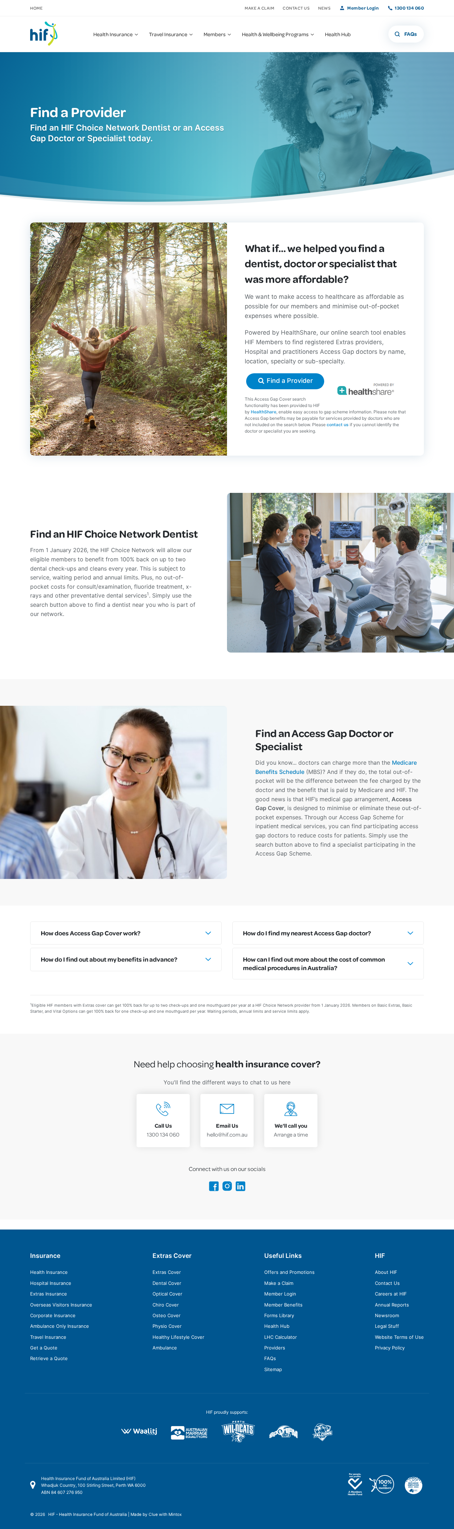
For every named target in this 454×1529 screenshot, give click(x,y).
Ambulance (165, 1348)
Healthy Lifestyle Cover (178, 1337)
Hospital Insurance (50, 1283)
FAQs (270, 1358)
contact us (338, 424)
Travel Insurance (48, 1337)
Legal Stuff (387, 1326)
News (324, 8)
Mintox (175, 1514)
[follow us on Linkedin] (240, 1189)
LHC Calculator (280, 1337)
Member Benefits (283, 1305)
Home (36, 8)
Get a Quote (43, 1348)
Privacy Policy (390, 1348)
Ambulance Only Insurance (59, 1326)
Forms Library (279, 1315)
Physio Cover (167, 1326)
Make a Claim (259, 8)
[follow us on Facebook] (214, 1189)
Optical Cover (167, 1294)
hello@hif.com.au (227, 1130)
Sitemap (273, 1369)
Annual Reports (392, 1305)
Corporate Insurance (53, 1315)
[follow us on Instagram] (227, 1189)
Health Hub (276, 1326)
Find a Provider (289, 380)
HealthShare (263, 411)
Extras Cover (167, 1272)
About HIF (386, 1272)
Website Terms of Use (399, 1337)
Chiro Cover (166, 1305)
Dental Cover (167, 1283)
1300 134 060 (409, 8)
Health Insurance (49, 1272)
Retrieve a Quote (49, 1358)
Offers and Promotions (289, 1272)
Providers (274, 1348)
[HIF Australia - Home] (48, 34)
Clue (153, 1514)
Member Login (363, 8)
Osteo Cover (167, 1315)
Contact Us (296, 8)
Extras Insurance (48, 1294)
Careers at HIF (391, 1294)
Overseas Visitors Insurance (61, 1305)
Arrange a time (291, 1130)
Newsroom (387, 1315)
